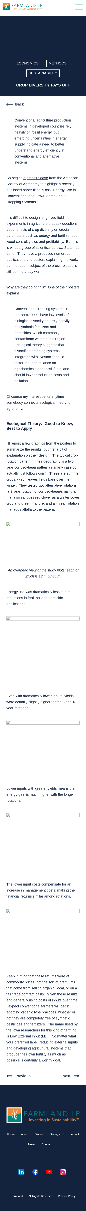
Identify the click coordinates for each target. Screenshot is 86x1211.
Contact (46, 1144)
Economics (27, 63)
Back (19, 104)
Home (11, 1134)
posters (74, 287)
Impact (74, 1134)
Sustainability (43, 73)
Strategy (54, 1134)
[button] (79, 8)
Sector (39, 1134)
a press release (35, 178)
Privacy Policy (66, 1196)
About (24, 1134)
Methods (58, 63)
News (31, 1144)
